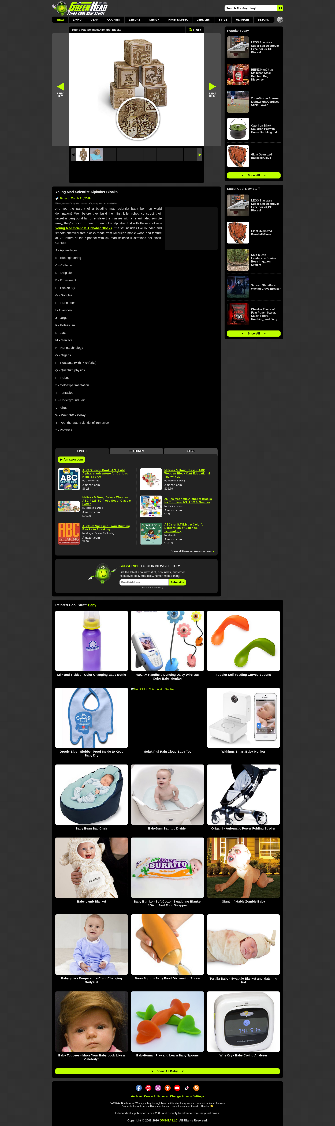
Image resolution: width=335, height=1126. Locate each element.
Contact (149, 1096)
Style (223, 19)
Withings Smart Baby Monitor (243, 751)
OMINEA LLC (169, 1120)
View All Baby (167, 1071)
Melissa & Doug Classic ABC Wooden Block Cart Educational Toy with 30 (187, 473)
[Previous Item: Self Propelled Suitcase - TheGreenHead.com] (60, 89)
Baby (63, 198)
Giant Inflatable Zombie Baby (243, 901)
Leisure (134, 19)
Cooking (113, 19)
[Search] (280, 8)
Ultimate (242, 19)
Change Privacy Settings (187, 1096)
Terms (151, 587)
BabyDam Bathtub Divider (167, 828)
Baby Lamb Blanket (91, 901)
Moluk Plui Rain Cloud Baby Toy (167, 751)
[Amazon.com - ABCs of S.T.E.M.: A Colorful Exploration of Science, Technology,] (151, 534)
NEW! (60, 19)
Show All (253, 175)
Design (154, 19)
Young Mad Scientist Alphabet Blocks (83, 228)
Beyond (263, 19)
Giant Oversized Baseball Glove (261, 156)
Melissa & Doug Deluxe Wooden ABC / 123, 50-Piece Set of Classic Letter (106, 500)
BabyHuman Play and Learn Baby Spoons (167, 1055)
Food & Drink (178, 19)
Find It (197, 29)
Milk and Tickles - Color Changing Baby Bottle (91, 674)
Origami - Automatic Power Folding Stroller (243, 828)
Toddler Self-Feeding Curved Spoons (243, 674)
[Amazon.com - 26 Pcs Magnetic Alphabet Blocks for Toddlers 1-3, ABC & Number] (151, 506)
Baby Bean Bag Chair (91, 828)
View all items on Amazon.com (191, 551)
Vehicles (203, 19)
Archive (136, 1096)
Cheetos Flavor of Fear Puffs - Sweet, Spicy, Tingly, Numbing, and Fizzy (264, 314)
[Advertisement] (136, 173)
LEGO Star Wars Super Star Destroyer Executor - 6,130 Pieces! (265, 47)
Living (77, 19)
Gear (94, 19)
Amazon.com (71, 459)
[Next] (199, 154)
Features (136, 451)
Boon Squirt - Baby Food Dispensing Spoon (167, 978)
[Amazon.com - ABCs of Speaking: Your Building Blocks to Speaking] (69, 534)
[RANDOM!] (280, 20)
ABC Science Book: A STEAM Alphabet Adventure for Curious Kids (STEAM (105, 473)
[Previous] (73, 154)
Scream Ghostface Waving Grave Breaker (266, 287)
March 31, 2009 (81, 198)
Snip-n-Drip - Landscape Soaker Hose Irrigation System (263, 259)
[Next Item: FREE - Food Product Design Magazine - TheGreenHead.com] (212, 89)
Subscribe (177, 582)
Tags (191, 451)
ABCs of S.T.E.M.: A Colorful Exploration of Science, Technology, (184, 528)
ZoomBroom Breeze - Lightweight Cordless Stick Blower (265, 101)
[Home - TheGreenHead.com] (80, 8)
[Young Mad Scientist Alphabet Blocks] (82, 154)
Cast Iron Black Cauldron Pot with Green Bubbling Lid (264, 129)
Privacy (159, 587)
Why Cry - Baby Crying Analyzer (243, 1055)
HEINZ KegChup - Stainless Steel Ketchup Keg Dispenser (263, 74)
